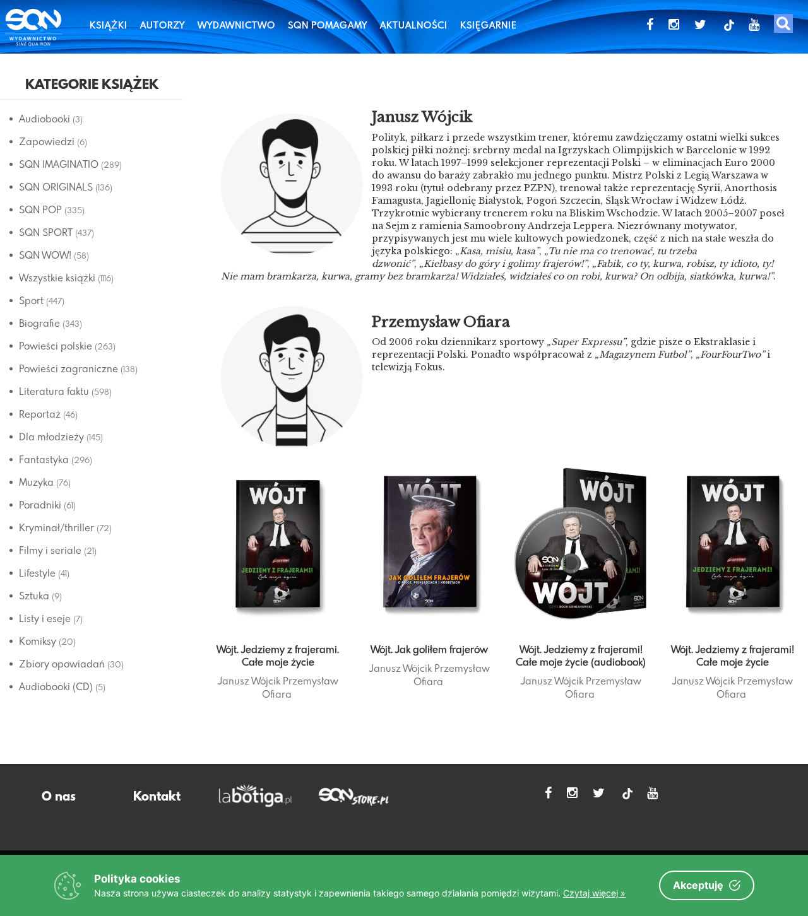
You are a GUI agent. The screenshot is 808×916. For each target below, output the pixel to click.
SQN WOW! (45, 255)
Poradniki (40, 504)
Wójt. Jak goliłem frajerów (429, 649)
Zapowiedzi (46, 141)
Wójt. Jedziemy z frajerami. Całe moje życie (278, 655)
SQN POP (40, 209)
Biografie (39, 323)
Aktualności (414, 25)
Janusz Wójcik (249, 680)
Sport (31, 300)
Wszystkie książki (57, 277)
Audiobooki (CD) (56, 686)
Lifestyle (37, 573)
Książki (109, 25)
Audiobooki (44, 118)
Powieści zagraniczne (68, 368)
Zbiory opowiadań (62, 663)
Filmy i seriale (50, 550)
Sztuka (34, 595)
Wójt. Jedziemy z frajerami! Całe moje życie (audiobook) (581, 655)
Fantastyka (44, 459)
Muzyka (36, 482)
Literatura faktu (54, 391)
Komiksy (37, 641)
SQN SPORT (46, 232)
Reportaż (40, 414)
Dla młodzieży (51, 436)
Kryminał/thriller (56, 527)
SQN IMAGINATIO (58, 164)
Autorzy (162, 25)
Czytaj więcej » (594, 893)
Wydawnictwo (236, 25)
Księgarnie (488, 25)
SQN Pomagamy (327, 25)
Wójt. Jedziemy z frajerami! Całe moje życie (732, 655)
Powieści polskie (55, 345)
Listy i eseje (45, 618)
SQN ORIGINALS (56, 186)
